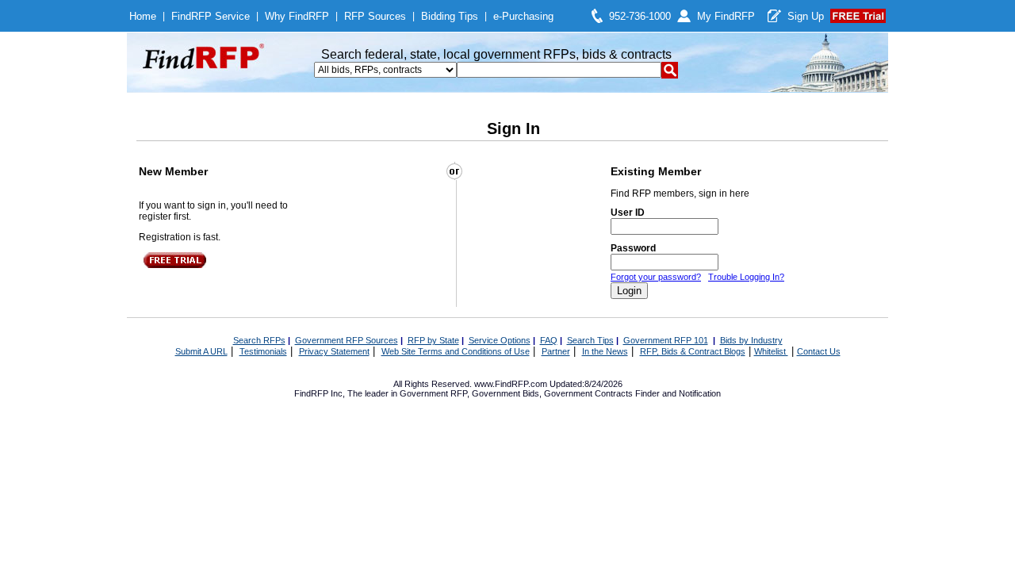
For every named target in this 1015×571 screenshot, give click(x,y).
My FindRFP (726, 16)
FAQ (548, 340)
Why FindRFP (297, 16)
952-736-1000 (640, 16)
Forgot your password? (656, 277)
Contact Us (819, 351)
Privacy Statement (334, 351)
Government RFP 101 (665, 340)
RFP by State (433, 340)
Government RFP (433, 393)
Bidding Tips (449, 16)
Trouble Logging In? (746, 277)
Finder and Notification (678, 393)
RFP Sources (375, 16)
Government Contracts (588, 393)
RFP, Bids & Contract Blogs (692, 351)
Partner (556, 351)
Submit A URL (201, 351)
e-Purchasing (523, 16)
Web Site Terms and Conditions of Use (455, 351)
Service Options (499, 340)
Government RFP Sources (346, 340)
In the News (605, 351)
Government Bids (505, 393)
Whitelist (771, 351)
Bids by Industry (751, 340)
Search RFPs (259, 340)
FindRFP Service (210, 16)
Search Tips (590, 340)
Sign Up (805, 16)
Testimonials (263, 351)
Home (142, 16)
